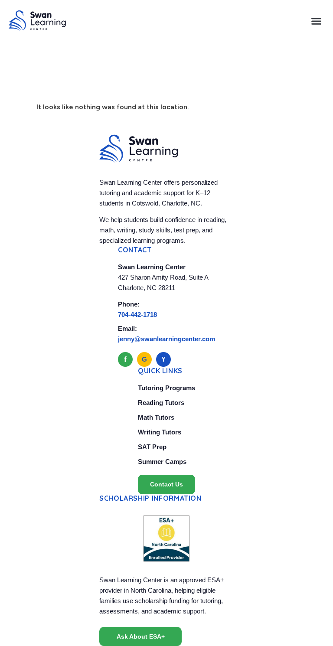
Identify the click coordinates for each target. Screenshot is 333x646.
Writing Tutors (159, 432)
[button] (316, 21)
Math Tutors (156, 417)
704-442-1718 (137, 314)
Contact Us (166, 484)
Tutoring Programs (166, 388)
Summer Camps (162, 461)
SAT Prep (152, 446)
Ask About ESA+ (141, 636)
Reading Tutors (161, 402)
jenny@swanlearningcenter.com (166, 339)
